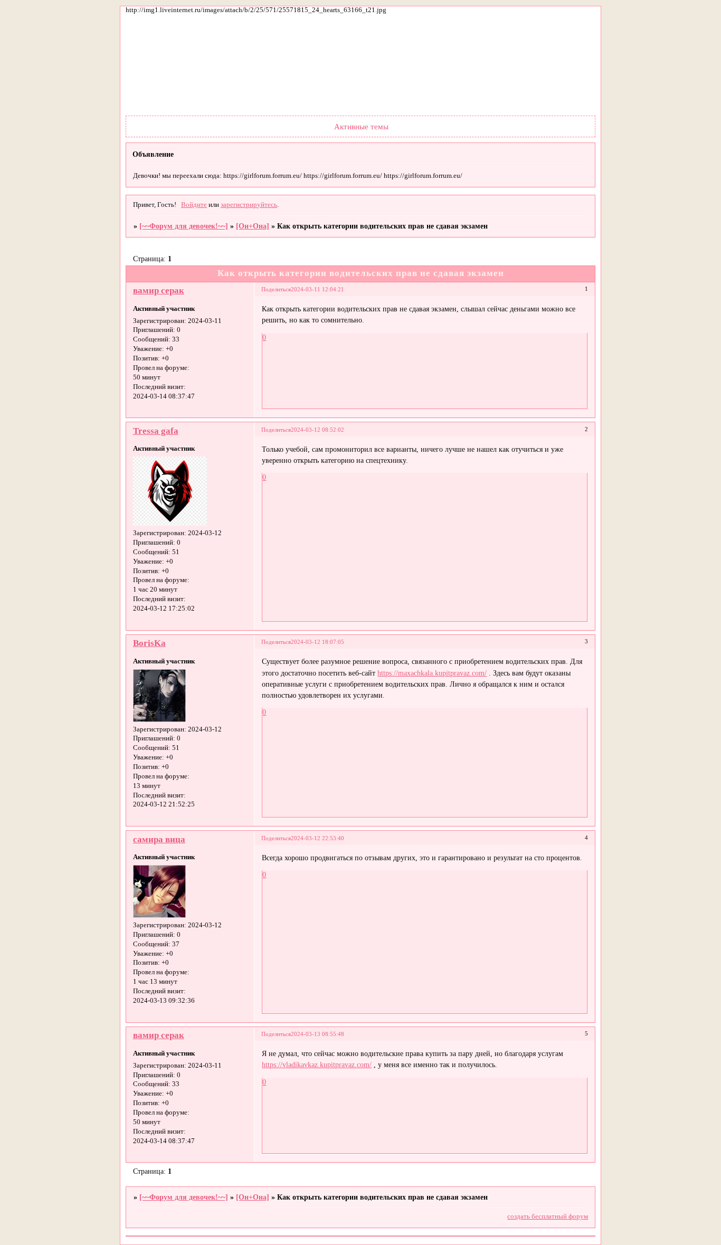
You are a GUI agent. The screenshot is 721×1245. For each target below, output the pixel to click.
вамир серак (158, 291)
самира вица (159, 839)
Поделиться (276, 289)
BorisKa (149, 643)
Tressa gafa (155, 431)
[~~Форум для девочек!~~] (183, 226)
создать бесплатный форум (547, 1216)
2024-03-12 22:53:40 (317, 838)
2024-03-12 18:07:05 (317, 642)
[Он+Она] (252, 226)
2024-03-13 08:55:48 (317, 1034)
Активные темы (361, 126)
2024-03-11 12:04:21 (317, 289)
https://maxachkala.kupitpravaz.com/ (432, 673)
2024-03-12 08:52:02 (317, 429)
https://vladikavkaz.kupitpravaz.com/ (317, 1064)
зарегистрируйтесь (249, 204)
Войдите (194, 204)
